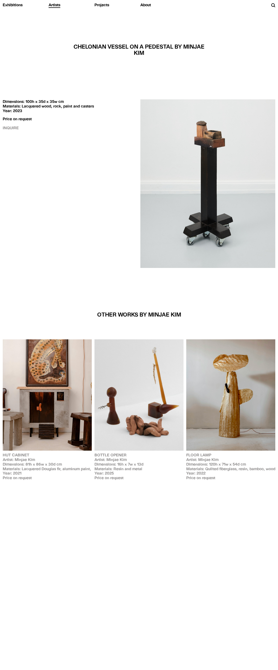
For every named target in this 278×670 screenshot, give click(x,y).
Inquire (11, 128)
